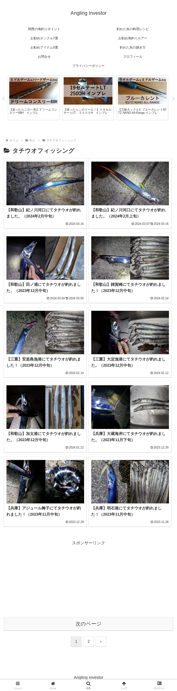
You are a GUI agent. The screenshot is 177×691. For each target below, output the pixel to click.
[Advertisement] (88, 579)
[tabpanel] (33, 97)
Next (173, 98)
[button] (163, 616)
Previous (3, 98)
